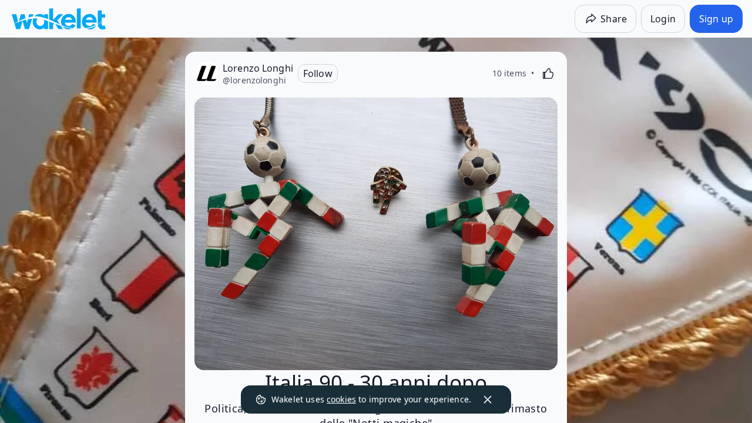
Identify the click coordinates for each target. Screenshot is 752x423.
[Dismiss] (487, 399)
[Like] (548, 73)
